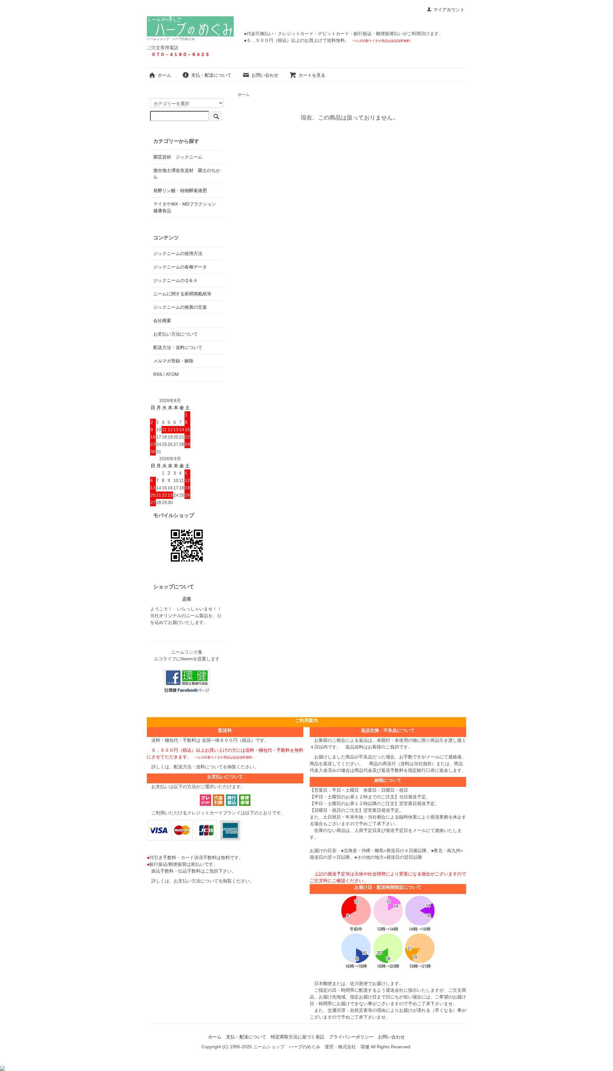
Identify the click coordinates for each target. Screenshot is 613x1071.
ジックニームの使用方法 (177, 253)
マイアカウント (449, 9)
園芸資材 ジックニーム (177, 156)
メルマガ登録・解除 (173, 360)
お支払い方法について (175, 334)
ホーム (164, 75)
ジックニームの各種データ (180, 266)
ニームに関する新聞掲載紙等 (182, 293)
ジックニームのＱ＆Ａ (175, 280)
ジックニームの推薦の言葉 (180, 307)
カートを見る (312, 75)
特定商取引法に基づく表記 (297, 1036)
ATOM (172, 374)
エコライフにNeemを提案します (187, 658)
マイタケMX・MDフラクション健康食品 (184, 207)
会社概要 (162, 320)
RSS (157, 374)
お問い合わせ (265, 75)
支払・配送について (211, 75)
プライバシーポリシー (351, 1036)
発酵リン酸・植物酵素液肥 (180, 190)
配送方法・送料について (177, 347)
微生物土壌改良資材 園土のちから (186, 174)
